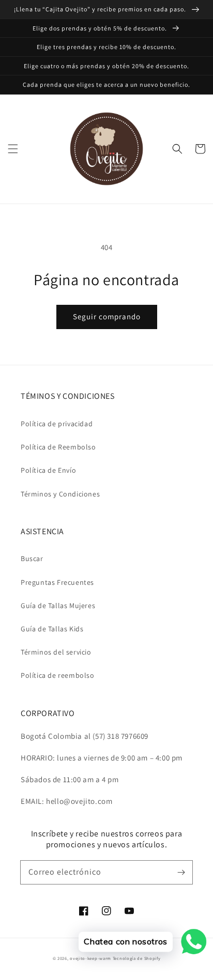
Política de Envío (48, 470)
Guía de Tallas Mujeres (58, 605)
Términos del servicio (56, 652)
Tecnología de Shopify (137, 958)
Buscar (32, 558)
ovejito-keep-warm (90, 958)
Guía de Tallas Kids (52, 628)
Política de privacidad (57, 423)
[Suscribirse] (181, 872)
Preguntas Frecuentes (57, 582)
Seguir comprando (107, 316)
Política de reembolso (58, 675)
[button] (13, 148)
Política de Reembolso (58, 447)
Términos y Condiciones (60, 494)
